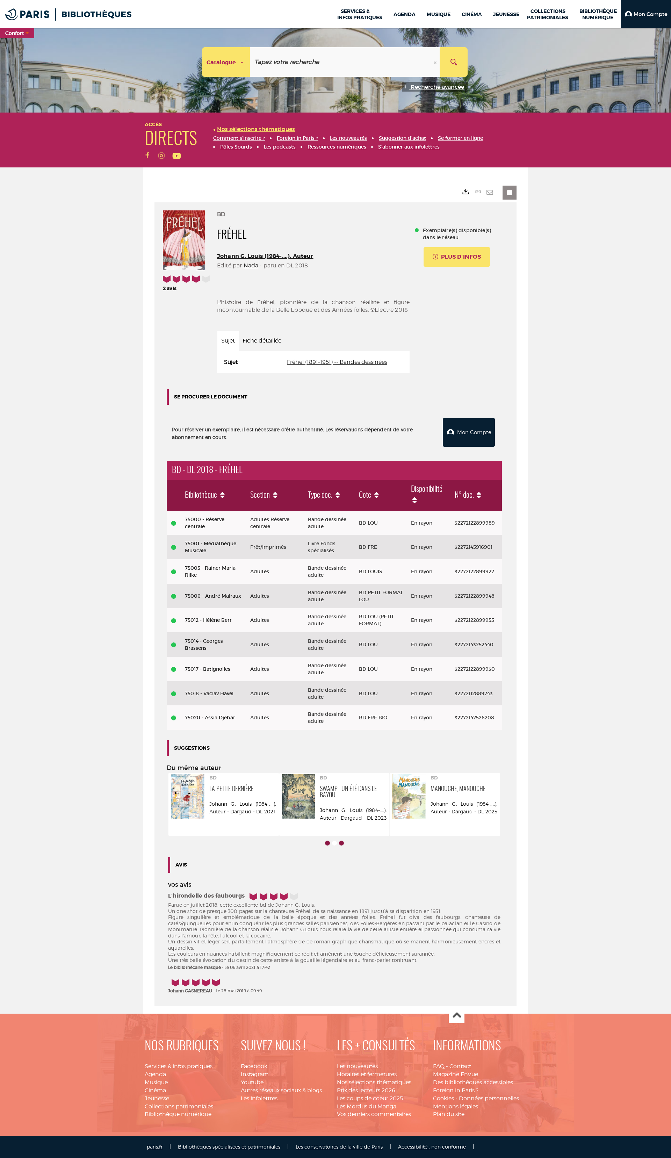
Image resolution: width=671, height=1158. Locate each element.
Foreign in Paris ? (455, 1090)
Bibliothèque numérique (178, 1114)
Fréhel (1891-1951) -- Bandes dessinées (337, 362)
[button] (646, 14)
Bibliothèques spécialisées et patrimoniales (229, 1147)
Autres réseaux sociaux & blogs (281, 1090)
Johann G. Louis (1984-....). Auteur (265, 256)
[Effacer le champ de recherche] (436, 62)
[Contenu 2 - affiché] (334, 843)
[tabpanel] (313, 362)
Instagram (255, 1074)
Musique (156, 1082)
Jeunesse (157, 1098)
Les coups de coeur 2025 (370, 1098)
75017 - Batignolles (207, 669)
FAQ (439, 1066)
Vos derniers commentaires (374, 1114)
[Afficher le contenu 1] (327, 843)
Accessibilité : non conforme (432, 1147)
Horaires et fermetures (367, 1074)
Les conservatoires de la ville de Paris (339, 1147)
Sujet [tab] (228, 340)
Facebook (254, 1066)
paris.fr (155, 1147)
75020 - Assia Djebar (210, 717)
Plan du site (448, 1114)
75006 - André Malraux (213, 596)
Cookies (443, 1098)
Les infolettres (259, 1098)
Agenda (155, 1074)
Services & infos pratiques (178, 1066)
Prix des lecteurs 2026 (366, 1090)
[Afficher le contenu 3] (341, 843)
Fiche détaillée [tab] (262, 340)
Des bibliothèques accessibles (473, 1082)
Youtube (252, 1082)
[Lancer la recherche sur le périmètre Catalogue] (454, 62)
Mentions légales (455, 1106)
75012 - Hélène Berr (208, 620)
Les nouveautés (357, 1066)
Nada (251, 265)
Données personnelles (489, 1098)
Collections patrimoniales (179, 1106)
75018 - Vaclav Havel (209, 693)
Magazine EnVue (455, 1074)
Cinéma (155, 1090)
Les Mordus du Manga (366, 1106)
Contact (460, 1066)
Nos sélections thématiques (374, 1082)
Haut (456, 1015)
